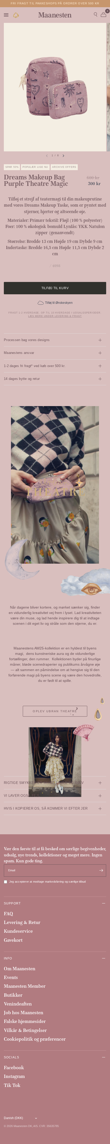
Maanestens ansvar (19, 353)
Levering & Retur (22, 922)
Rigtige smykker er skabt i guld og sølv (44, 783)
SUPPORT (12, 903)
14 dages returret (55, 3)
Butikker (13, 995)
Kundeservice (18, 931)
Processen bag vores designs (27, 340)
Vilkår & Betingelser (25, 1030)
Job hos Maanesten (23, 1012)
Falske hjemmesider (25, 1021)
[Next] (63, 155)
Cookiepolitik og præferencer (35, 1039)
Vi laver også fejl (22, 796)
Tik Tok (12, 1085)
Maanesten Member (25, 986)
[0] (102, 15)
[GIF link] (16, 15)
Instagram (14, 1076)
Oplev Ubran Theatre (55, 711)
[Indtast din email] (101, 870)
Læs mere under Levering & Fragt (55, 316)
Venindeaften (18, 1004)
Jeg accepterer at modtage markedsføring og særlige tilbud (47, 881)
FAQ (8, 914)
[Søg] (95, 15)
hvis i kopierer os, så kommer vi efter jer (45, 808)
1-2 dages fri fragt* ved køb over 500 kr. (34, 366)
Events (11, 977)
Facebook (14, 1067)
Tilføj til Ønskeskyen (59, 303)
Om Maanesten (19, 969)
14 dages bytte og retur (22, 379)
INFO (8, 958)
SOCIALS (11, 1057)
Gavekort (13, 940)
